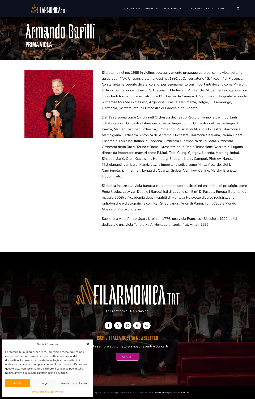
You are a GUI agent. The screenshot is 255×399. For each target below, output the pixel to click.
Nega (44, 383)
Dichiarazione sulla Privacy (47, 392)
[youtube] (137, 325)
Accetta (17, 383)
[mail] (147, 325)
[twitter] (118, 325)
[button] (88, 344)
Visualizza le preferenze (74, 383)
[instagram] (127, 325)
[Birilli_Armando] (58, 71)
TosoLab (185, 392)
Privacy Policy (161, 392)
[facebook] (108, 325)
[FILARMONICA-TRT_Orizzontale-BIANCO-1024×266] (48, 5)
